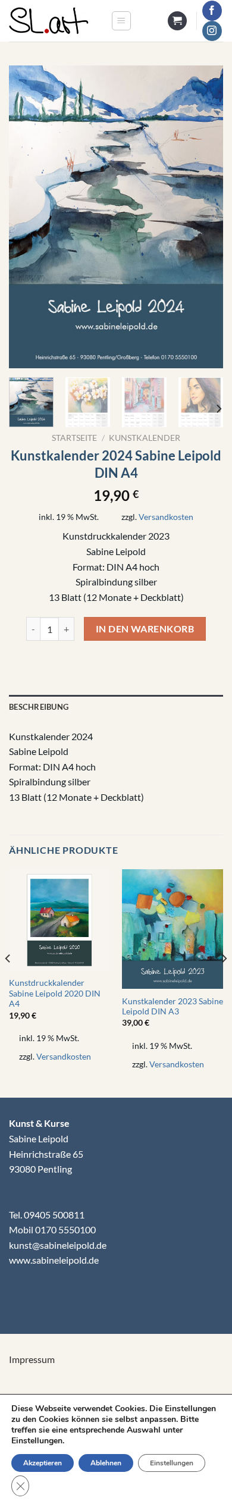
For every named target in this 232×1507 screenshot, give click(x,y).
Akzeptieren (42, 1463)
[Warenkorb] (177, 21)
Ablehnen (105, 1463)
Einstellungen (171, 1463)
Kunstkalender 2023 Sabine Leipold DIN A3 (172, 1007)
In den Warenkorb (145, 629)
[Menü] (121, 20)
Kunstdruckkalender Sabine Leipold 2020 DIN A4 (55, 993)
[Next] (204, 217)
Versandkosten (166, 517)
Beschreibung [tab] (38, 707)
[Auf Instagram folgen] (212, 31)
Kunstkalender (144, 438)
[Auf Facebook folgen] (212, 11)
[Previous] (28, 217)
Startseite (74, 438)
